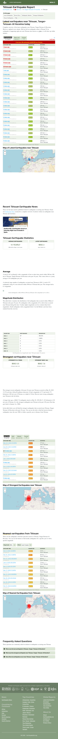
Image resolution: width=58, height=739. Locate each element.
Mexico (29, 712)
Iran (33, 710)
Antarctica (5, 711)
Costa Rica (26, 704)
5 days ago (6, 125)
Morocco (18, 9)
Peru (24, 721)
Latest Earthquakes (15, 2)
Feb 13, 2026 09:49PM (9, 586)
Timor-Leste (26, 727)
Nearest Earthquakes (9, 18)
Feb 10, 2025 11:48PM (9, 454)
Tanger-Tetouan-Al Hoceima (32, 9)
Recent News (17, 15)
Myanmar (25, 714)
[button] (29, 159)
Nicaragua (31, 714)
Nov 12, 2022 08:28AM (10, 558)
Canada (25, 702)
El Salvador (26, 706)
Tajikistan (32, 721)
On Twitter (46, 720)
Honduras (32, 708)
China (32, 702)
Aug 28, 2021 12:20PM (9, 447)
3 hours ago (6, 51)
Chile (28, 702)
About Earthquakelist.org (48, 716)
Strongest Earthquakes (38, 15)
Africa (3, 709)
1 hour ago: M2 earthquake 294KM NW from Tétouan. (29, 42)
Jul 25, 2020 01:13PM (9, 474)
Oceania (4, 719)
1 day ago (6, 70)
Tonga (31, 727)
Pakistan (25, 717)
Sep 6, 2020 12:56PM (9, 551)
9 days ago (6, 462)
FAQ (16, 18)
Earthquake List (7, 9)
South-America (6, 721)
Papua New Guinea (28, 719)
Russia (27, 721)
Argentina (32, 700)
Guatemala (26, 708)
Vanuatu (25, 729)
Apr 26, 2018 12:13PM (9, 582)
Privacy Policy (47, 722)
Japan (24, 712)
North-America (6, 717)
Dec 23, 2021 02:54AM (10, 470)
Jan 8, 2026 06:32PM (9, 562)
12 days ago (8, 451)
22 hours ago (7, 66)
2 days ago (6, 74)
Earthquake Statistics (27, 15)
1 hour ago (6, 47)
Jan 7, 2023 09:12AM (9, 458)
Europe (4, 715)
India (24, 710)
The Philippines (27, 723)
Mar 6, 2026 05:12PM (9, 566)
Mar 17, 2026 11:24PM (9, 570)
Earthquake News (10, 212)
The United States (28, 725)
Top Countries (47, 705)
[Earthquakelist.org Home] (5, 2)
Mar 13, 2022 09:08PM (9, 574)
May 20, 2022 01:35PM (10, 443)
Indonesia (28, 710)
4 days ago (6, 109)
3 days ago (6, 94)
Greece (32, 706)
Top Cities (46, 707)
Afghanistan (26, 700)
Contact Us (46, 719)
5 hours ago (6, 58)
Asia (3, 713)
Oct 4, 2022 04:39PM (9, 466)
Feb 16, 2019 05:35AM (9, 578)
